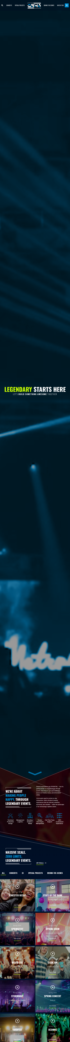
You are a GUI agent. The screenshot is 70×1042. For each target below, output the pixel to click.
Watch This (60, 5)
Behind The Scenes (49, 5)
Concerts (9, 5)
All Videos (40, 863)
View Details (17, 905)
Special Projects (20, 5)
